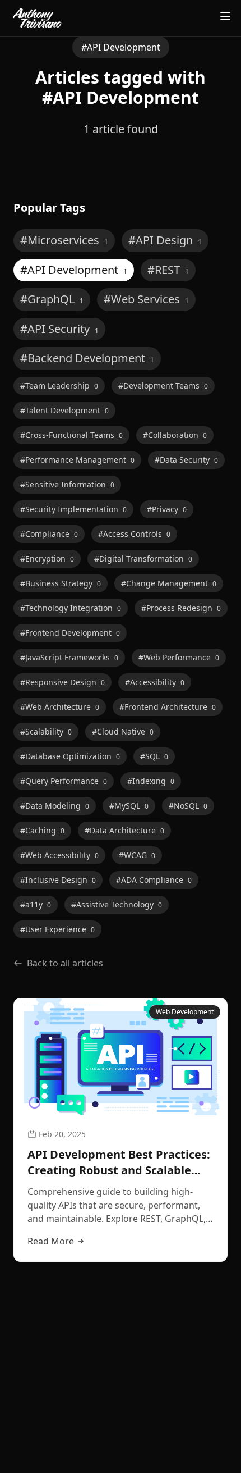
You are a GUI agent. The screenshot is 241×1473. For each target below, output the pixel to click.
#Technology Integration (70, 608)
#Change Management (168, 583)
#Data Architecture (124, 830)
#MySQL (129, 805)
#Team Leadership (59, 385)
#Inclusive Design (58, 879)
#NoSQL (188, 805)
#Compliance (49, 533)
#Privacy (167, 509)
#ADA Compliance (154, 879)
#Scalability (46, 731)
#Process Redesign (181, 608)
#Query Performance (63, 781)
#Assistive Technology (116, 904)
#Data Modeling (54, 805)
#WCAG (137, 855)
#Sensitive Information (67, 484)
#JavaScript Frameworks (69, 657)
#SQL (154, 756)
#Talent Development (64, 410)
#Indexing (150, 781)
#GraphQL (52, 299)
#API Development (73, 269)
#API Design (165, 240)
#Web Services (146, 299)
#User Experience (57, 929)
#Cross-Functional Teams (71, 435)
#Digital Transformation (143, 558)
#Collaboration (175, 435)
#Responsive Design (62, 682)
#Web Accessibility (59, 855)
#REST (168, 269)
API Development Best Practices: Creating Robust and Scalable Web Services (118, 1162)
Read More (50, 1241)
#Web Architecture (59, 706)
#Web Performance (178, 657)
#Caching (42, 830)
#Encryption (47, 558)
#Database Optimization (70, 756)
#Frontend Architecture (167, 706)
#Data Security (186, 459)
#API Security (59, 328)
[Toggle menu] (225, 16)
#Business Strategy (60, 583)
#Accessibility (154, 682)
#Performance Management (77, 459)
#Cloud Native (123, 731)
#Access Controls (134, 533)
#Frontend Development (70, 632)
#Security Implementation (73, 509)
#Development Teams (163, 385)
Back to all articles (65, 963)
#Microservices (64, 240)
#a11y (35, 904)
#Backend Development (87, 358)
